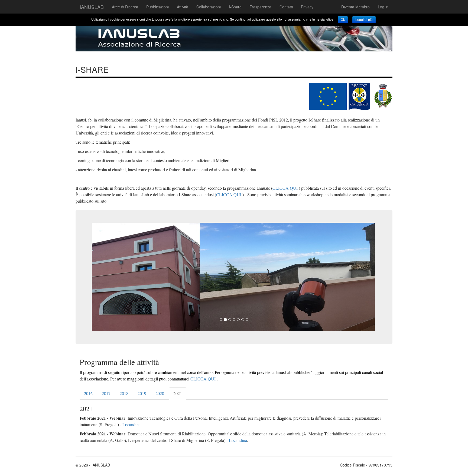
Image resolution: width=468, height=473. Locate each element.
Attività (182, 6)
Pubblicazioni (157, 6)
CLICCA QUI (285, 188)
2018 (124, 393)
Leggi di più (364, 20)
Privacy (307, 6)
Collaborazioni (208, 6)
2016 (88, 393)
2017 (106, 393)
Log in (383, 6)
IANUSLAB (92, 6)
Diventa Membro (355, 6)
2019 (142, 393)
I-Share (235, 6)
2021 (177, 393)
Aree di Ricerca (125, 6)
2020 (159, 393)
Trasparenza (260, 6)
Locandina (131, 424)
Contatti (286, 6)
